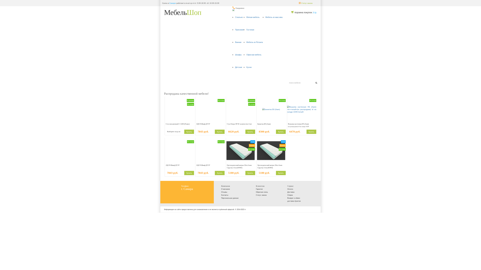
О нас (167, 77)
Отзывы (224, 192)
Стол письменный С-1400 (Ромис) (178, 124)
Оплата (176, 77)
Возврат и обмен (293, 198)
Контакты (195, 77)
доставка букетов (294, 201)
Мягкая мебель (253, 17)
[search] (316, 82)
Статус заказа (261, 195)
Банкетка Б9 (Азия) (264, 124)
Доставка (185, 77)
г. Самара (187, 188)
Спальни (239, 17)
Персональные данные (229, 198)
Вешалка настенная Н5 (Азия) (298, 125)
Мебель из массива (273, 17)
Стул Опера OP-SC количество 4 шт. (239, 124)
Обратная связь (262, 192)
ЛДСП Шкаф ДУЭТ (203, 124)
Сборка (290, 195)
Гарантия (259, 189)
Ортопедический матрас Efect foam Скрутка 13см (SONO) (239, 166)
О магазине (225, 189)
